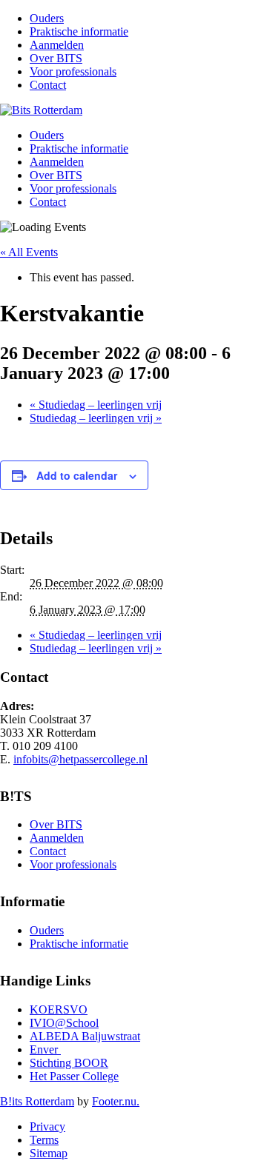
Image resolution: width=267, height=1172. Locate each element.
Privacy (47, 1126)
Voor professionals (73, 71)
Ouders (47, 18)
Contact (48, 84)
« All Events (29, 252)
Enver (45, 1049)
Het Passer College (74, 1076)
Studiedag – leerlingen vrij (96, 404)
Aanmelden (57, 44)
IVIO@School (64, 1023)
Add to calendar (76, 475)
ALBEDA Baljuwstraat (85, 1036)
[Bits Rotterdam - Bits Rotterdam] (41, 110)
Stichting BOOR (69, 1063)
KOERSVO (59, 1009)
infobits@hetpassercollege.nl (80, 759)
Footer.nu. (115, 1101)
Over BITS (56, 58)
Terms (44, 1140)
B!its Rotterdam (37, 1101)
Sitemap (48, 1153)
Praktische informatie (79, 31)
